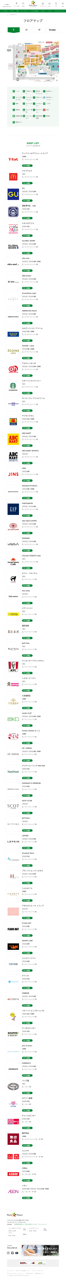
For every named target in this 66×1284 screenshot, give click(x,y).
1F (14, 30)
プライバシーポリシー (37, 1270)
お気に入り (49, 6)
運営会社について (39, 1273)
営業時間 (23, 6)
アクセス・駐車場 (16, 6)
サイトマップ (10, 1270)
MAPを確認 (26, 165)
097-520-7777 (13, 1222)
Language (62, 6)
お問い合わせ (29, 1273)
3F (39, 30)
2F (26, 30)
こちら (45, 1224)
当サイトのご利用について (23, 1270)
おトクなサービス (43, 6)
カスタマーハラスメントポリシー (15, 1273)
